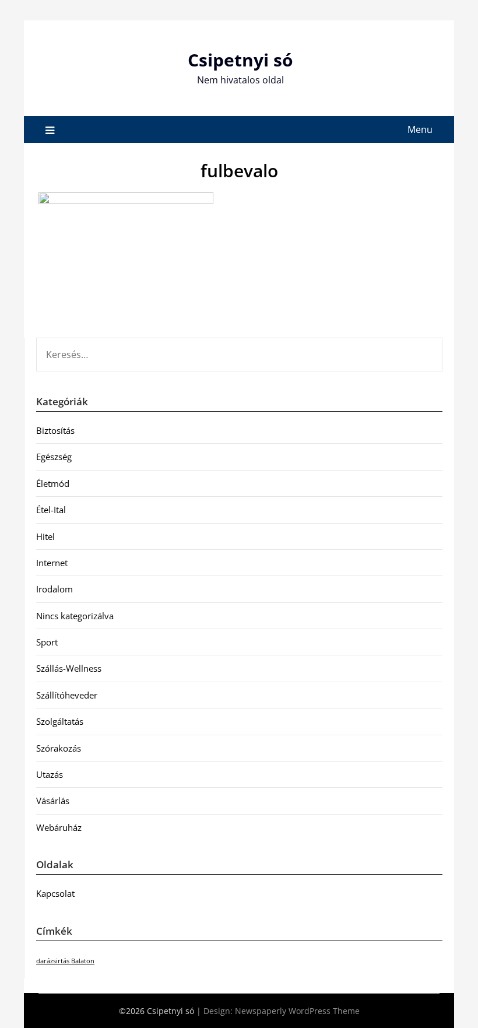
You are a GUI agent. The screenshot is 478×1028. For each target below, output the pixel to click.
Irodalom (54, 589)
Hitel (45, 536)
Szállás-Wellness (68, 668)
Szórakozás (58, 748)
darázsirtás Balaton (65, 961)
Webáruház (59, 827)
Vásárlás (52, 800)
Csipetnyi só (240, 60)
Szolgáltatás (59, 721)
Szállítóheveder (66, 695)
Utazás (49, 774)
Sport (47, 642)
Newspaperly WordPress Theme (297, 1010)
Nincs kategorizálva (75, 616)
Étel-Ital (51, 509)
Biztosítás (55, 430)
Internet (52, 563)
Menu (420, 129)
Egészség (54, 456)
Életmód (52, 483)
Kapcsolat (55, 893)
